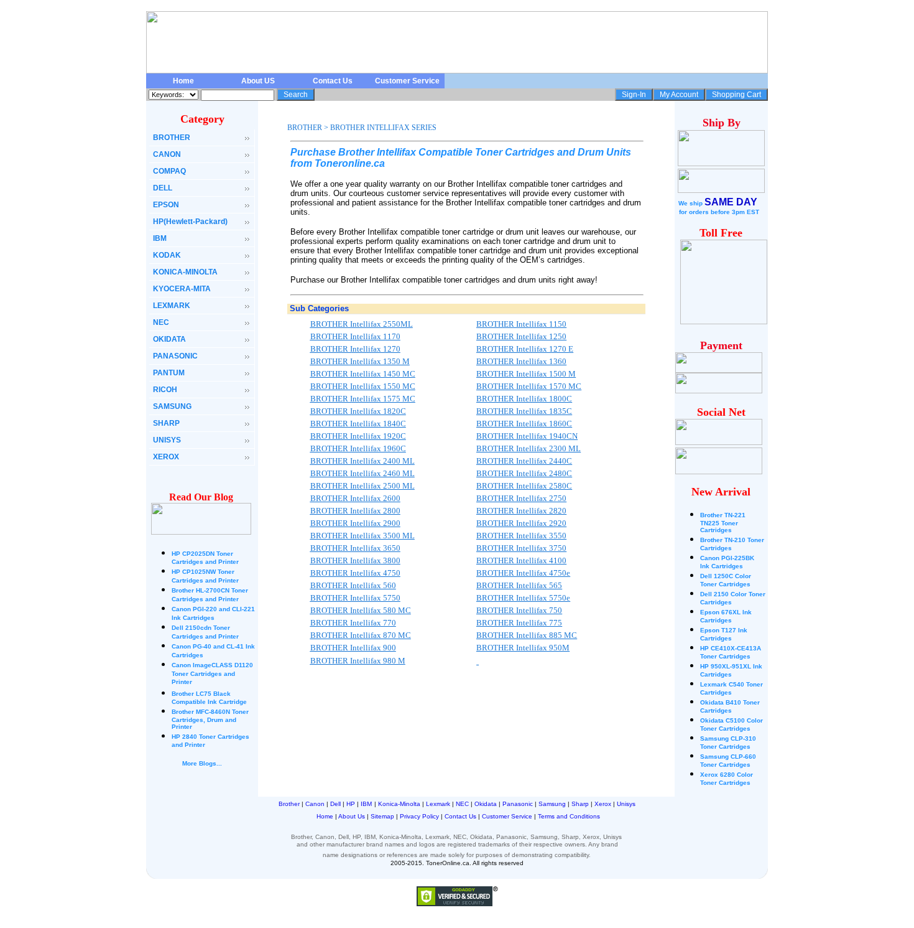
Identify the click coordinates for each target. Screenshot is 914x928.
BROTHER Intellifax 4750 (355, 573)
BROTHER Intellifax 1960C (358, 448)
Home (183, 81)
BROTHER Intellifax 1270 (355, 349)
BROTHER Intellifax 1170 (355, 336)
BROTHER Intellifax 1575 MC (362, 398)
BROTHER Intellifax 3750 (521, 548)
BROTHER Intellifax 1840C (358, 423)
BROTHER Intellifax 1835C (524, 411)
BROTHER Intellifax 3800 (355, 560)
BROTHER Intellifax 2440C (524, 461)
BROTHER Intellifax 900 (353, 647)
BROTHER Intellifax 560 (353, 585)
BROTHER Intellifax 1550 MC (362, 386)
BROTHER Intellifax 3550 (521, 535)
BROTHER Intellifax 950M (523, 647)
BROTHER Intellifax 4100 (521, 560)
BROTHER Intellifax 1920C (358, 436)
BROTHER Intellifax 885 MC (526, 635)
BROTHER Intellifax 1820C (358, 411)
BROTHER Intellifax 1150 (521, 324)
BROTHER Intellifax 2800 (355, 510)
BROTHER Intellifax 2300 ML (528, 448)
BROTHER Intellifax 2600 (355, 498)
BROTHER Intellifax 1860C (524, 423)
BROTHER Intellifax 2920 (521, 523)
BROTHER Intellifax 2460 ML (362, 473)
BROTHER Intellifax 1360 (521, 361)
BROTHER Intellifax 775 (519, 622)
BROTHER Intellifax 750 (519, 610)
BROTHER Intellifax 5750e (523, 597)
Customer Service (407, 81)
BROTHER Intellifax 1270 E (524, 349)
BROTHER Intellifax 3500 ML (362, 535)
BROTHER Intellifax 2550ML (361, 324)
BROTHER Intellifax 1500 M (526, 373)
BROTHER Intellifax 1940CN (527, 436)
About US (258, 81)
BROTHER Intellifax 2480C (524, 473)
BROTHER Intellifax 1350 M (360, 361)
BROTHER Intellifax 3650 (355, 548)
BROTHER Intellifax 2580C (524, 485)
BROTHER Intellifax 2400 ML (362, 461)
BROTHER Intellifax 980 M (357, 660)
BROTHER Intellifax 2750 (521, 498)
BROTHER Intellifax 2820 (521, 510)
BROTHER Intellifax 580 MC (360, 610)
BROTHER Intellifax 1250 (521, 336)
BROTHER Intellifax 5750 (355, 597)
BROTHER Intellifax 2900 (355, 523)
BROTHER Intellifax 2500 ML (362, 485)
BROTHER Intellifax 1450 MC (362, 373)
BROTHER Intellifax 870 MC (360, 635)
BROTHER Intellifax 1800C (524, 398)
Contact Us (333, 81)
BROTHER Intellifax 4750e (523, 573)
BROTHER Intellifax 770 (353, 622)
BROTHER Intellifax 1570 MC (528, 386)
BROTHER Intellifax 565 (519, 585)
